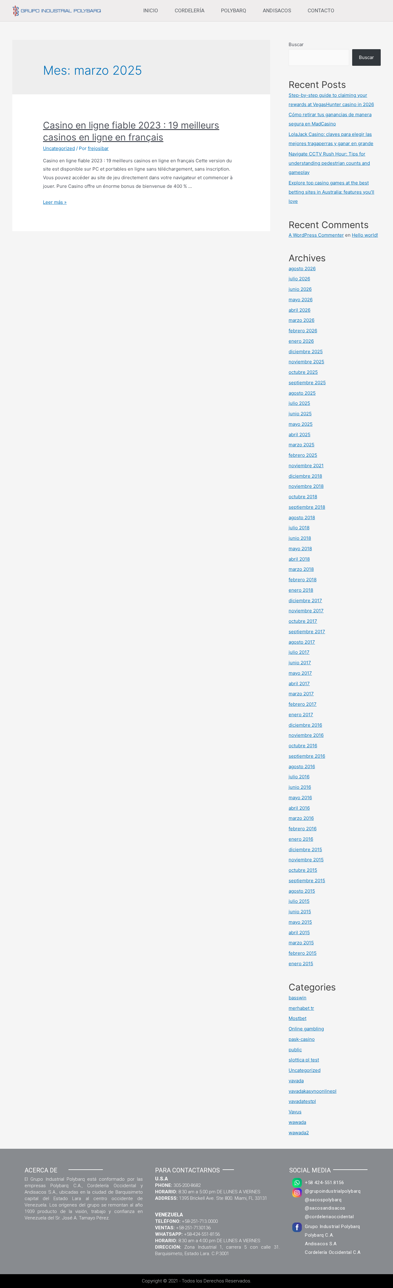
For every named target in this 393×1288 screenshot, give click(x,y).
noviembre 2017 (306, 611)
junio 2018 (300, 538)
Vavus (295, 1112)
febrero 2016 (303, 829)
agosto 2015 (302, 891)
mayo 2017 (300, 673)
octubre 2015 (303, 870)
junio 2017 (300, 663)
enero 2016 (301, 839)
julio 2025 (299, 403)
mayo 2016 (300, 797)
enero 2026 (301, 341)
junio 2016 (300, 787)
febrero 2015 (303, 953)
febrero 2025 (303, 455)
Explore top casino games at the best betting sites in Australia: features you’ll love (331, 192)
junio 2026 (300, 289)
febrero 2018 (303, 580)
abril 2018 (299, 559)
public (295, 1050)
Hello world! (365, 235)
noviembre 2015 (306, 860)
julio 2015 (299, 901)
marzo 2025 (301, 445)
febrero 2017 (303, 704)
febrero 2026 (303, 331)
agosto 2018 (302, 517)
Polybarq (233, 10)
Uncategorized (59, 148)
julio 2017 (299, 652)
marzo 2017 (301, 694)
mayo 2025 (301, 424)
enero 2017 (301, 714)
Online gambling (306, 1029)
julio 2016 (299, 777)
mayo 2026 (301, 299)
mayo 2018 (300, 548)
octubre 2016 (303, 746)
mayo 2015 (300, 922)
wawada (297, 1122)
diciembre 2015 (305, 849)
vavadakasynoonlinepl (313, 1091)
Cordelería (189, 10)
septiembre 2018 (307, 507)
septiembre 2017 (307, 631)
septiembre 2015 (307, 880)
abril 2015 (299, 932)
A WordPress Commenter (316, 235)
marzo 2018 (301, 569)
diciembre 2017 (305, 600)
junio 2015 (300, 912)
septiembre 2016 (307, 756)
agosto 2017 (302, 642)
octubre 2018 (303, 497)
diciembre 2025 (306, 351)
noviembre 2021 (306, 465)
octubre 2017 (303, 621)
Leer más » (55, 202)
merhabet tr (301, 1008)
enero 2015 (301, 963)
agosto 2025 (302, 393)
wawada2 (299, 1133)
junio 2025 (300, 414)
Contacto (321, 10)
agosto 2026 (302, 268)
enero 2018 (301, 590)
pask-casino (302, 1039)
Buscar (296, 44)
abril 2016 (299, 808)
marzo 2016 (301, 818)
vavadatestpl (302, 1101)
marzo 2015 (301, 943)
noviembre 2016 (306, 735)
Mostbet (297, 1018)
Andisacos (277, 10)
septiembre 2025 (307, 382)
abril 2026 (299, 310)
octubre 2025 (303, 372)
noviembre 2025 (306, 362)
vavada (296, 1081)
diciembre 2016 (305, 725)
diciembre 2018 (305, 476)
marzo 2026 (301, 320)
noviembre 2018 (306, 486)
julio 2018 (299, 528)
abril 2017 (299, 683)
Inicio (150, 10)
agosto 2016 (302, 766)
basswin (297, 998)
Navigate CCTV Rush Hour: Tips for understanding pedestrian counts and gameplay (329, 163)
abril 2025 (299, 434)
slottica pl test (304, 1060)
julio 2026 (299, 279)
